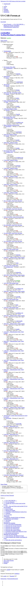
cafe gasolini (6, 84)
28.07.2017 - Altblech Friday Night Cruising (14, 275)
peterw (7, 77)
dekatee (7, 86)
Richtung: (13, 487)
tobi (6, 52)
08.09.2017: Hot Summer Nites (11, 249)
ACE (17, 263)
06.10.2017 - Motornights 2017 (11, 426)
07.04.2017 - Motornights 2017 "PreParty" (14, 475)
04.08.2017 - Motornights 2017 (11, 442)
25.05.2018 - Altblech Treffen (11, 192)
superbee (9, 38)
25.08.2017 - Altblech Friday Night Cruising (14, 257)
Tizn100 (8, 110)
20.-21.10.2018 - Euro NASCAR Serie (13, 200)
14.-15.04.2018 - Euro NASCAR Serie (13, 241)
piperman (18, 73)
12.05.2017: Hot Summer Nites (11, 307)
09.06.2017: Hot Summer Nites (11, 299)
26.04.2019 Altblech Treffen (10, 134)
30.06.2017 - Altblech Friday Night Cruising (14, 291)
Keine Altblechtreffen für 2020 (11, 100)
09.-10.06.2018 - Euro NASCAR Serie (13, 225)
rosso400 (18, 296)
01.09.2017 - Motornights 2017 (11, 434)
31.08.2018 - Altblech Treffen (11, 168)
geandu (7, 94)
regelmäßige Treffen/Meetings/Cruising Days (13, 34)
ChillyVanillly (19, 321)
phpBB (8, 569)
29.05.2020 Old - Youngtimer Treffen (12, 92)
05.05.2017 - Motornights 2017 (11, 467)
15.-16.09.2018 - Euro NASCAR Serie (13, 209)
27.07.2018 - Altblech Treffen (11, 176)
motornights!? (7, 76)
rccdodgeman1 (9, 68)
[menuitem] (5, 6)
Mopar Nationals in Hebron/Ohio (11, 125)
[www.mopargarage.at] (6, 29)
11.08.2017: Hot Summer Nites (11, 265)
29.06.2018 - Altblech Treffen (11, 184)
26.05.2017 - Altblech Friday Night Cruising (14, 315)
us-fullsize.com (9, 118)
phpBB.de (17, 573)
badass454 (18, 272)
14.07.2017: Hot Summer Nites (11, 283)
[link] (15, 54)
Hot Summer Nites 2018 (9, 150)
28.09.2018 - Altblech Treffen (11, 142)
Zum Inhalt (3, 21)
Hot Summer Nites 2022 (9, 67)
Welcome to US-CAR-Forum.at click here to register (13, 1)
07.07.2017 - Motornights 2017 (11, 450)
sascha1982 (8, 418)
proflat (4, 576)
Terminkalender (7, 51)
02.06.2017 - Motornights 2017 (11, 458)
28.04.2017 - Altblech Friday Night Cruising (14, 323)
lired (17, 304)
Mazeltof (12, 576)
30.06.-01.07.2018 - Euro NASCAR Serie (14, 217)
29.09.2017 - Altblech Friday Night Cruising (14, 407)
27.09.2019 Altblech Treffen (10, 109)
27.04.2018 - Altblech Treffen (11, 160)
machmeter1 (8, 126)
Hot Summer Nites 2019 (9, 117)
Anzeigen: (4, 486)
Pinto (7, 102)
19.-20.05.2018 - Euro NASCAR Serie (13, 233)
